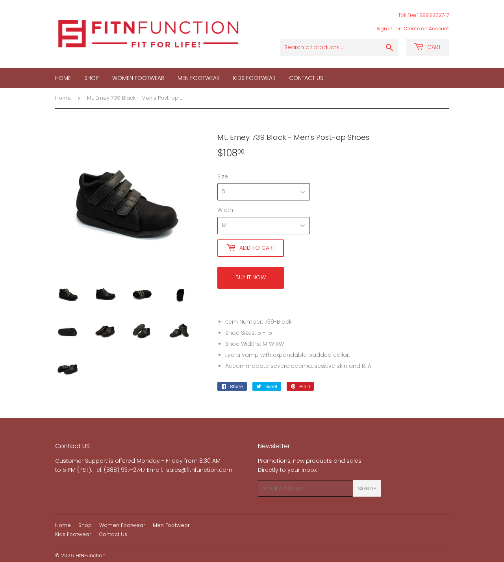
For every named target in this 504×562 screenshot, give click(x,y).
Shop (91, 78)
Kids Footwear (254, 78)
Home (63, 78)
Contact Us (306, 78)
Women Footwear (138, 78)
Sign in (384, 29)
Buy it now (250, 277)
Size (222, 176)
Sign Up (367, 488)
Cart (433, 47)
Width (225, 210)
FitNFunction (91, 555)
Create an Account (426, 29)
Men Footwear (199, 78)
